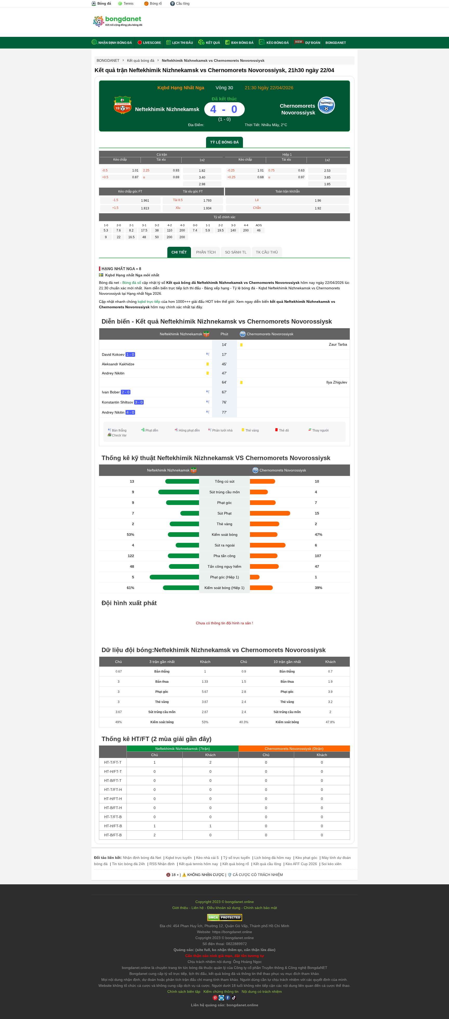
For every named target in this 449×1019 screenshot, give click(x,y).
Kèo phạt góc (306, 858)
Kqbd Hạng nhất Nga (180, 87)
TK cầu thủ (267, 252)
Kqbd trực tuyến (179, 858)
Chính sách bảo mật (260, 908)
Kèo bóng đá (277, 43)
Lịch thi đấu (182, 43)
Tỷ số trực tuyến (236, 858)
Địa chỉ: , (224, 926)
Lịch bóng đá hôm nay (272, 858)
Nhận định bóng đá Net (142, 858)
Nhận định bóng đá (115, 43)
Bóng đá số (131, 283)
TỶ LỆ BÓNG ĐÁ (224, 142)
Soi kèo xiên (331, 864)
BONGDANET (336, 43)
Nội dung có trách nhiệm (262, 991)
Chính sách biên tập (183, 991)
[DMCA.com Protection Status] (224, 920)
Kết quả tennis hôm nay (198, 864)
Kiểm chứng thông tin (221, 991)
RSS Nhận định (162, 864)
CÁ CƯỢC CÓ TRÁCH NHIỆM (258, 875)
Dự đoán (312, 43)
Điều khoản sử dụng (223, 908)
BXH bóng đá (242, 43)
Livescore (151, 43)
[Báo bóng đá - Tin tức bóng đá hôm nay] (116, 18)
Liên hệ (198, 908)
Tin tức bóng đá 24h (128, 864)
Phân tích (206, 252)
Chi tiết (179, 252)
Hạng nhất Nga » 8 (121, 268)
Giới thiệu (180, 908)
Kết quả (212, 43)
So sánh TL (236, 252)
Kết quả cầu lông (267, 864)
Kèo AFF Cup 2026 (301, 864)
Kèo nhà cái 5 (207, 858)
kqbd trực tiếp (149, 301)
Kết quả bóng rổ (235, 864)
